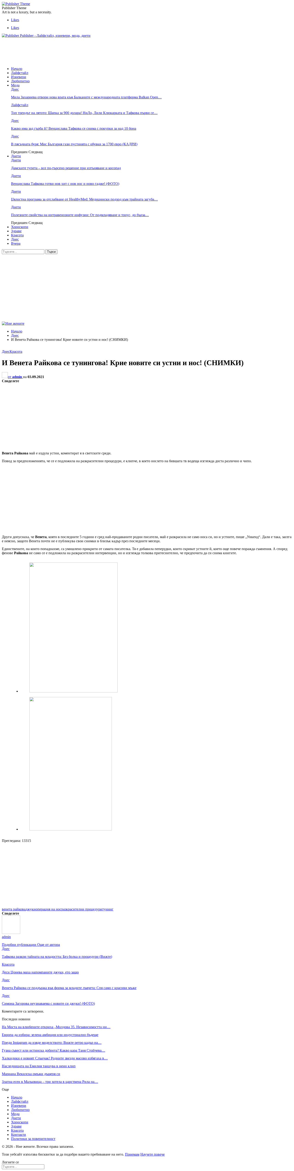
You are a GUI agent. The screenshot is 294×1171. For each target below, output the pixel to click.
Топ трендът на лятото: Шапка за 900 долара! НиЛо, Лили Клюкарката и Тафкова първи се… (84, 113)
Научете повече (152, 1154)
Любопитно (20, 81)
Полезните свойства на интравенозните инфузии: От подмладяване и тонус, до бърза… (80, 215)
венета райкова (13, 909)
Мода (15, 85)
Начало (16, 69)
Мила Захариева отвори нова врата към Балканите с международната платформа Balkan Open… (86, 97)
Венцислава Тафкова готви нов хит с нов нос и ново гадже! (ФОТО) (65, 184)
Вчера (15, 243)
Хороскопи (19, 227)
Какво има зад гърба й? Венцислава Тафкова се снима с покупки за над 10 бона (73, 128)
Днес (15, 89)
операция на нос (48, 909)
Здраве (16, 231)
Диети (16, 156)
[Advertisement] (85, 51)
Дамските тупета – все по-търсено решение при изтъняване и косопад (66, 168)
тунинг (107, 909)
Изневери (18, 77)
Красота (17, 235)
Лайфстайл (19, 73)
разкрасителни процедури (81, 909)
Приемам (132, 1154)
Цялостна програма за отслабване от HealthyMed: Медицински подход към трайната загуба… (84, 199)
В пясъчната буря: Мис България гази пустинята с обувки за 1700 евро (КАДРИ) (74, 144)
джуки (30, 909)
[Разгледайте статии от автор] (11, 933)
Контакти (18, 1135)
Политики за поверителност (33, 1139)
